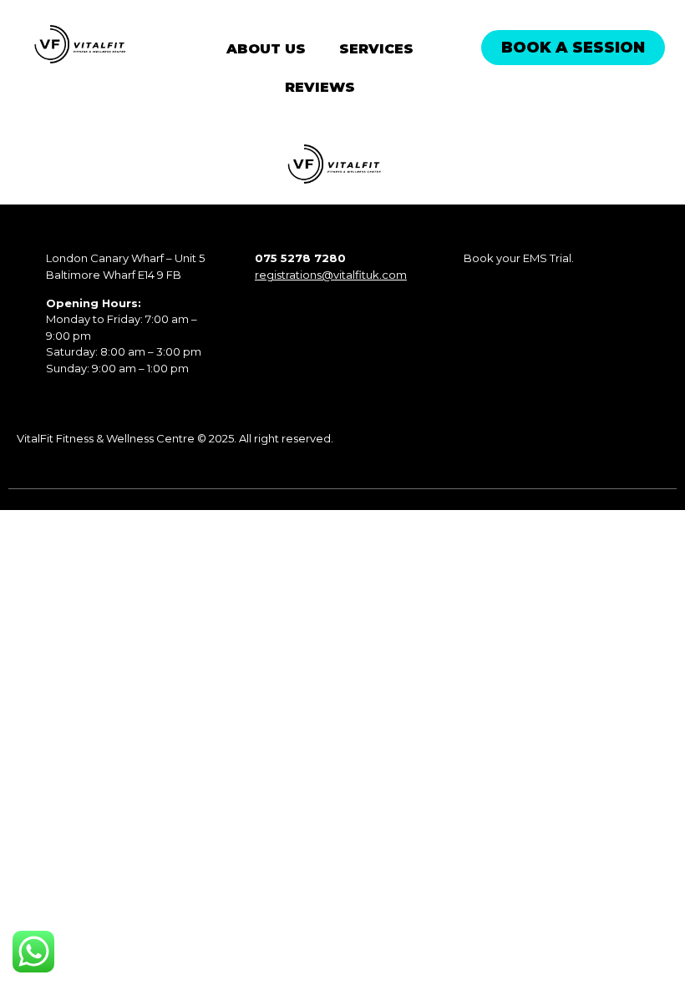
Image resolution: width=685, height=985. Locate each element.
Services (376, 49)
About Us (266, 49)
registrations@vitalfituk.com (331, 274)
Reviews (320, 87)
